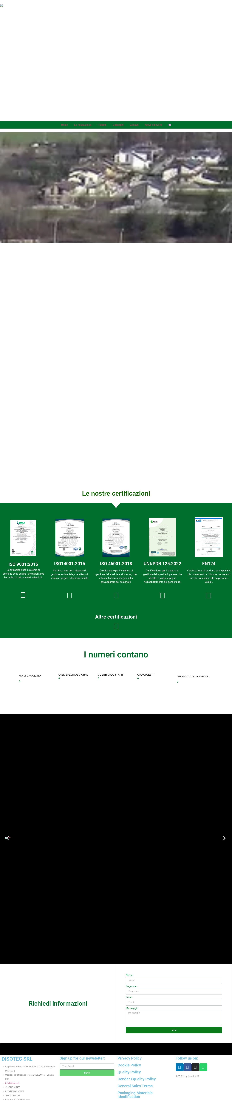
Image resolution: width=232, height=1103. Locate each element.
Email (129, 997)
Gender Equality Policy (137, 1079)
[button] (8, 838)
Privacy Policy (130, 1058)
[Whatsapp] (203, 1067)
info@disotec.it (12, 1083)
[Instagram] (195, 1067)
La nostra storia (82, 125)
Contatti (134, 125)
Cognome (131, 986)
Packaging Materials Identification (135, 1095)
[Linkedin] (180, 1067)
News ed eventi (153, 125)
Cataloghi (118, 125)
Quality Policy (129, 1072)
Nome (129, 975)
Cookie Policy (129, 1065)
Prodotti (102, 125)
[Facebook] (187, 1067)
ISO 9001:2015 (23, 564)
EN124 (208, 563)
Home (64, 125)
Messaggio (132, 1008)
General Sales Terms (135, 1086)
